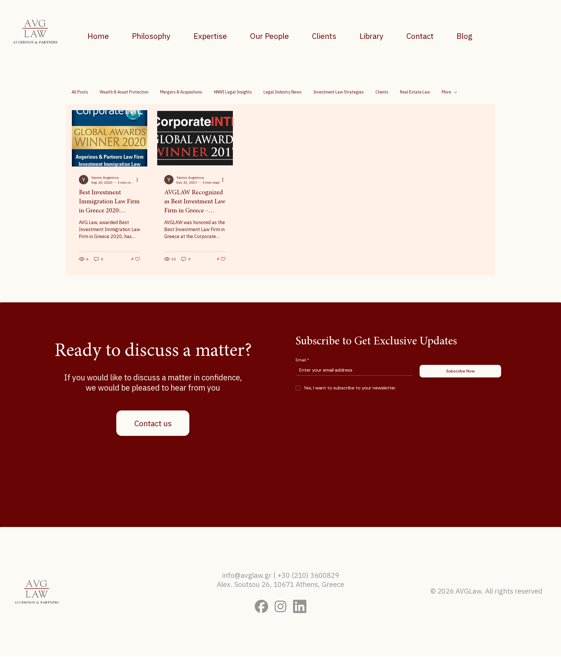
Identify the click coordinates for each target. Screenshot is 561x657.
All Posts (80, 92)
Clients (381, 92)
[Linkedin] (300, 606)
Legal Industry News (283, 92)
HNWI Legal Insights (233, 92)
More (446, 92)
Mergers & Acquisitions (181, 92)
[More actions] (139, 179)
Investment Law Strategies (338, 92)
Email (302, 360)
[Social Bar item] (280, 606)
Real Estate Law (415, 92)
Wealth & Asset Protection (124, 92)
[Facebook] (261, 606)
